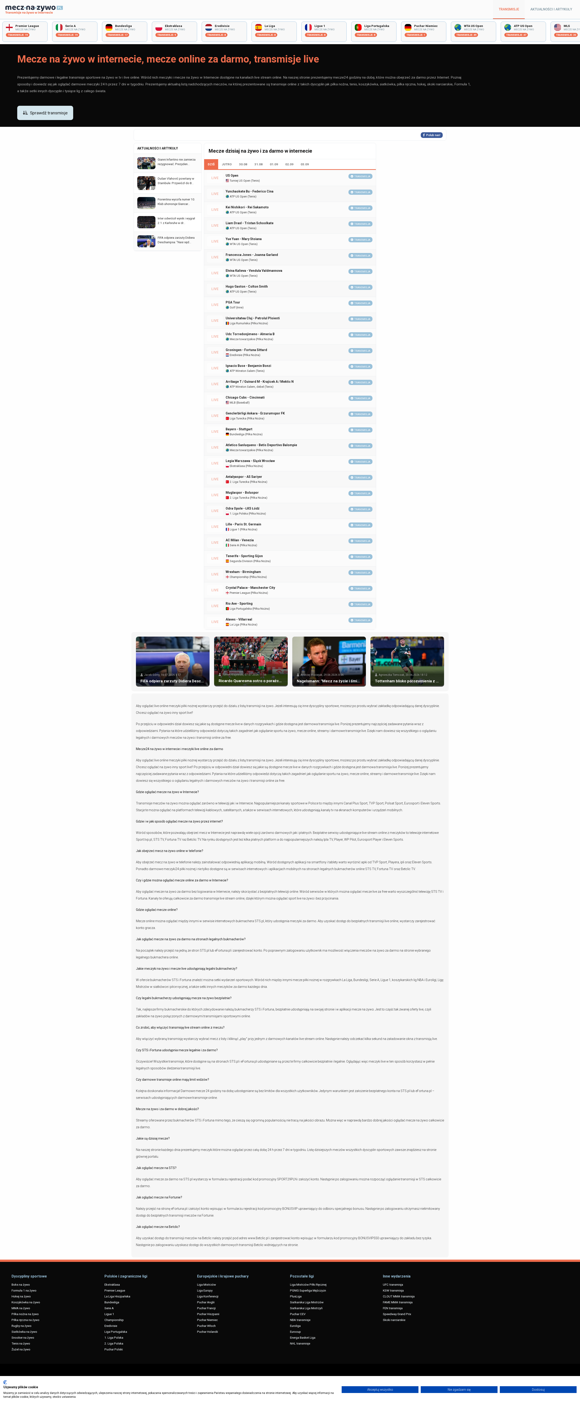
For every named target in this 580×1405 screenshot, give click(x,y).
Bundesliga (236, 434)
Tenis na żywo (21, 1343)
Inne (239, 307)
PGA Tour (233, 302)
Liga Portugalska (240, 608)
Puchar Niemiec (207, 1320)
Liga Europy (205, 1290)
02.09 (289, 164)
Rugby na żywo (21, 1326)
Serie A (234, 545)
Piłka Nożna (259, 323)
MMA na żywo (21, 1308)
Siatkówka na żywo (24, 1331)
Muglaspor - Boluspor (242, 492)
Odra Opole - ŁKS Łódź (242, 508)
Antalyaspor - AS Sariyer (244, 477)
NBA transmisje (300, 1320)
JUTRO (227, 164)
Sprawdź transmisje (49, 112)
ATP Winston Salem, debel (246, 386)
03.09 (305, 164)
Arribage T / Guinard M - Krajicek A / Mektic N (260, 381)
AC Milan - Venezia (240, 540)
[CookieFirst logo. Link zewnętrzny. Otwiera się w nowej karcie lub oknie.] (5, 1382)
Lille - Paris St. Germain (243, 524)
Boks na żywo (21, 1284)
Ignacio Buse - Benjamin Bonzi (248, 366)
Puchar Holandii (207, 1331)
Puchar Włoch (206, 1326)
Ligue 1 (234, 529)
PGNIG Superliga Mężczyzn (308, 1290)
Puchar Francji (206, 1308)
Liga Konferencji (207, 1296)
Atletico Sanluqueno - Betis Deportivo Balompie (261, 445)
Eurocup (295, 1331)
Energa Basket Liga (302, 1337)
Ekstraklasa (237, 466)
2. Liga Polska (113, 1343)
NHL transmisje (300, 1343)
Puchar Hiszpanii (208, 1314)
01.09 (274, 164)
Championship (239, 577)
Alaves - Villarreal (239, 619)
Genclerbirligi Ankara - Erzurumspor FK (255, 413)
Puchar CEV (298, 1314)
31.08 (258, 164)
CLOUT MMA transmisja (399, 1296)
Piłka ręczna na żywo (25, 1320)
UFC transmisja (393, 1284)
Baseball (243, 402)
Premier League (239, 592)
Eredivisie (235, 355)
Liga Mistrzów (206, 1284)
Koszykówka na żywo (26, 1302)
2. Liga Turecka (239, 482)
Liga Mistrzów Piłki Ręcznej (308, 1284)
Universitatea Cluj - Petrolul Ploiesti (253, 318)
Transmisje (509, 9)
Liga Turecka (237, 418)
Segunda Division (241, 561)
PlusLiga (296, 1296)
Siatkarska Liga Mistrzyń (306, 1308)
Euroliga (295, 1326)
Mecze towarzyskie (242, 339)
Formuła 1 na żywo (24, 1290)
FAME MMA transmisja (398, 1302)
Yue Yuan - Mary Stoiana (244, 239)
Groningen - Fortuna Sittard (246, 350)
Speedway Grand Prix (397, 1314)
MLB (232, 402)
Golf (232, 307)
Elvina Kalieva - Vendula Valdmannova (254, 270)
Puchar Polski (113, 1349)
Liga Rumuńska (239, 323)
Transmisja (362, 176)
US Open (232, 175)
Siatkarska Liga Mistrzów (307, 1302)
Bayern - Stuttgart (239, 429)
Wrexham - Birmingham (243, 572)
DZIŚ (211, 164)
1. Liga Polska (238, 513)
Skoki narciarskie (394, 1320)
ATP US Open (238, 196)
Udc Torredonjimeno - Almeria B (250, 334)
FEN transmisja (393, 1308)
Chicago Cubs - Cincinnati (245, 397)
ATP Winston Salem (242, 371)
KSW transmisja (393, 1290)
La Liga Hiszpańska (117, 1296)
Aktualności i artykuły (551, 9)
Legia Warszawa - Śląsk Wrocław (250, 461)
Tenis (255, 180)
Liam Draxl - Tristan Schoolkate (249, 223)
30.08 (243, 164)
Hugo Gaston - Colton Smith (247, 286)
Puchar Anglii (206, 1302)
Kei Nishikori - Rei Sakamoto (247, 207)
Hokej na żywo (21, 1296)
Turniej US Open (239, 180)
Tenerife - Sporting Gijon (244, 556)
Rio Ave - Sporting (239, 603)
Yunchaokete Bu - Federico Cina (249, 191)
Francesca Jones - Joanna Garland (252, 255)
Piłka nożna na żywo (25, 1314)
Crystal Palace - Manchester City (250, 587)
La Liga (234, 624)
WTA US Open (238, 244)
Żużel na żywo (21, 1349)
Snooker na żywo (23, 1337)
